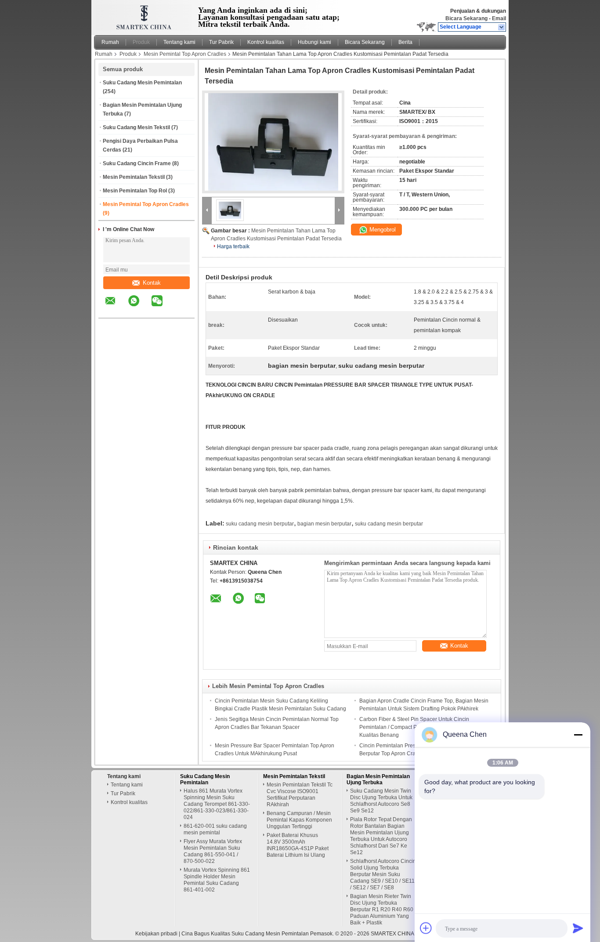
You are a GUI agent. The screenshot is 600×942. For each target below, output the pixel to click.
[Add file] (426, 928)
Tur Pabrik (221, 42)
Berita (405, 42)
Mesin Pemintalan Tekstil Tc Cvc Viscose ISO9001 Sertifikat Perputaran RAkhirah (300, 795)
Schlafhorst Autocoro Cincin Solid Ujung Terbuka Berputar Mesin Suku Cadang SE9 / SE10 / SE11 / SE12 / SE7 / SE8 (383, 874)
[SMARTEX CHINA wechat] (162, 307)
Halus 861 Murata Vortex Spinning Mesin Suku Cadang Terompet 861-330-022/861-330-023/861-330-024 (217, 804)
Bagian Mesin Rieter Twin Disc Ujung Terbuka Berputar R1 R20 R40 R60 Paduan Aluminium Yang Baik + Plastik (381, 909)
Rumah (110, 42)
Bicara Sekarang (466, 18)
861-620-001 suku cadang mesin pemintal (215, 829)
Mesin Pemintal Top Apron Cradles (185, 54)
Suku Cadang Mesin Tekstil (136, 127)
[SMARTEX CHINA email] (116, 307)
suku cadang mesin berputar (260, 524)
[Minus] (578, 734)
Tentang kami (179, 42)
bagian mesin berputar (324, 524)
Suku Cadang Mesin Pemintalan (142, 83)
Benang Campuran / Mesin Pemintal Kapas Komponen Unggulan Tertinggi (299, 820)
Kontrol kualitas (265, 42)
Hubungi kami (314, 42)
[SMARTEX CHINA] (502, 27)
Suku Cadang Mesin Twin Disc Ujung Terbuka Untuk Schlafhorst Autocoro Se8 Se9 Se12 (381, 801)
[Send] (578, 928)
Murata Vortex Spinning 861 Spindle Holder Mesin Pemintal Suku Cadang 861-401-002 (217, 880)
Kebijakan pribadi (156, 934)
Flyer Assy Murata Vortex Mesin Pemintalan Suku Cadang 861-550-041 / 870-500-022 (213, 851)
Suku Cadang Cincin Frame (137, 163)
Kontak (152, 282)
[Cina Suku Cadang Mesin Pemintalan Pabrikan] (141, 15)
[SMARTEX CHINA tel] (180, 310)
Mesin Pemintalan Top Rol (135, 191)
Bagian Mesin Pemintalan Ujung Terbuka (378, 779)
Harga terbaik (233, 246)
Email (499, 18)
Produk (141, 42)
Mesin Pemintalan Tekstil (134, 177)
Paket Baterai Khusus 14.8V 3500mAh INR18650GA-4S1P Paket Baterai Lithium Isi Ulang (298, 845)
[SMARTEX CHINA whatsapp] (139, 307)
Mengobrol (382, 229)
